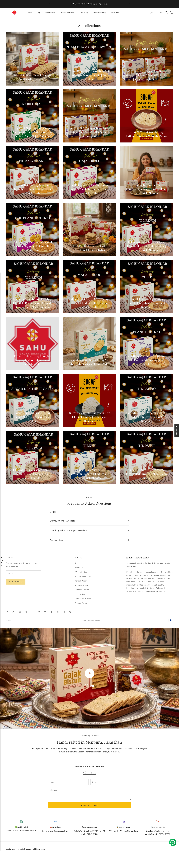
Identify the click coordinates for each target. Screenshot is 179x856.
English (151, 13)
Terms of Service (82, 589)
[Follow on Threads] (26, 611)
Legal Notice (80, 594)
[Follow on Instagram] (20, 611)
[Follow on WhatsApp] (58, 611)
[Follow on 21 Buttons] (70, 611)
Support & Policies (83, 576)
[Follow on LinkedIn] (45, 611)
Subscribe (15, 582)
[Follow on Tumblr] (64, 611)
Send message (89, 805)
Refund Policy (81, 581)
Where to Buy (83, 13)
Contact (89, 772)
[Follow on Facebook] (7, 611)
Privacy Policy (81, 603)
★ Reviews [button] (177, 430)
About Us (79, 567)
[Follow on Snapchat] (51, 611)
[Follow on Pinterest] (32, 611)
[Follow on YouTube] (39, 611)
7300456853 (103, 4)
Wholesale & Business (67, 13)
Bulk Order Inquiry (99, 13)
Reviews (2, 563)
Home (30, 13)
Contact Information (84, 598)
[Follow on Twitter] (13, 611)
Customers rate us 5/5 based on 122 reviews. (25, 849)
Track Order (115, 13)
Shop (38, 13)
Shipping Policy (81, 585)
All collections (50, 13)
